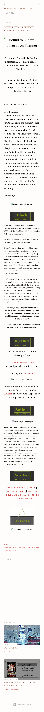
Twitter (32, 487)
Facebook (22, 487)
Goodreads (28, 373)
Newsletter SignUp (16, 491)
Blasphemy (12, 547)
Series (14, 551)
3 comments (13, 689)
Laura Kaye (7, 551)
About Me (9, 13)
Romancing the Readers (18, 8)
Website (11, 487)
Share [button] (6, 544)
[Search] (38, 3)
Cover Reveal (21, 547)
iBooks (23, 362)
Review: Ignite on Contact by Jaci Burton (21, 684)
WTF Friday (11, 647)
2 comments (13, 652)
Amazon (14, 362)
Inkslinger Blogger (33, 547)
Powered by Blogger (24, 704)
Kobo (31, 362)
